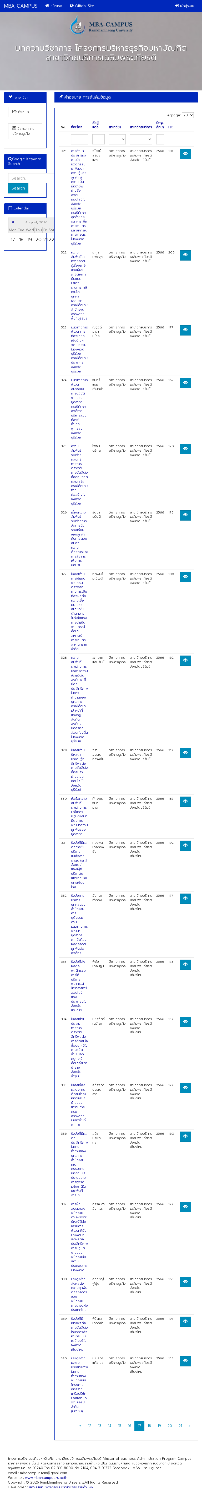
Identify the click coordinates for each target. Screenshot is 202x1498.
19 (159, 1425)
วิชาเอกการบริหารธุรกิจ (23, 131)
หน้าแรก (55, 5)
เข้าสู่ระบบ (186, 5)
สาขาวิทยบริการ (141, 127)
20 (170, 1425)
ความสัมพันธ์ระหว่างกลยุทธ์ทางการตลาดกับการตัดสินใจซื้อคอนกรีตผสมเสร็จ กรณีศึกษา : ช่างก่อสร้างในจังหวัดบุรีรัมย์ (79, 475)
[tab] (126, 97)
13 (99, 1425)
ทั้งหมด (23, 111)
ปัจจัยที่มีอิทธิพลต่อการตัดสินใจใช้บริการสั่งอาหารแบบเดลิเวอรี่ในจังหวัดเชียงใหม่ (79, 1334)
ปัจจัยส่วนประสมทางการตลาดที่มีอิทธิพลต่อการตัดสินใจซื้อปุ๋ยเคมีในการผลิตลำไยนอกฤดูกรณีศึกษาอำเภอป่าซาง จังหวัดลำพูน (79, 1048)
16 (129, 1425)
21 (180, 1425)
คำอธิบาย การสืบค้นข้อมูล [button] (87, 97)
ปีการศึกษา (160, 125)
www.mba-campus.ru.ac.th (46, 1477)
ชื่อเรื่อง (76, 127)
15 (119, 1425)
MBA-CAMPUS (20, 6)
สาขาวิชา (115, 127)
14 (109, 1425)
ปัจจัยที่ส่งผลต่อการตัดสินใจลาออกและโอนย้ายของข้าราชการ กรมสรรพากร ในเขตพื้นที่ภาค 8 (79, 1105)
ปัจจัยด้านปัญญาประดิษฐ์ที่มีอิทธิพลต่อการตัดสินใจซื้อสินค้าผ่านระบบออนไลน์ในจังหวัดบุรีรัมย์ (79, 770)
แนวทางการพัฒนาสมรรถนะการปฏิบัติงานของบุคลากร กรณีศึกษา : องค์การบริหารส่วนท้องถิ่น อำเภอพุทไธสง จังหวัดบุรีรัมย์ (79, 409)
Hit (170, 127)
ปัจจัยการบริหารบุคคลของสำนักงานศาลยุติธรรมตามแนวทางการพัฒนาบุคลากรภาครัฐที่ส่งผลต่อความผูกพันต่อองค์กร (79, 924)
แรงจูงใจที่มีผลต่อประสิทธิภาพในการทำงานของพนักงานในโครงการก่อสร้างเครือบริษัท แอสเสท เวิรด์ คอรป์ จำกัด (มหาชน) (79, 1385)
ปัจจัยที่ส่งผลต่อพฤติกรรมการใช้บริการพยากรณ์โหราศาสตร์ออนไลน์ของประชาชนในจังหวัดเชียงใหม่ (79, 986)
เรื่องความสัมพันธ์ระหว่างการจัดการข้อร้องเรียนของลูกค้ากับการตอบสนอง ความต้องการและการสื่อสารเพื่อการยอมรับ (79, 539)
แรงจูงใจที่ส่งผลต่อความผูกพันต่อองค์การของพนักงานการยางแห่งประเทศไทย (79, 1294)
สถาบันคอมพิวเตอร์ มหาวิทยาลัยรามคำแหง (61, 1487)
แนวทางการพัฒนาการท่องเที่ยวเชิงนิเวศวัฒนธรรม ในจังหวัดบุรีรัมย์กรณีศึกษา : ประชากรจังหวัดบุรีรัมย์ (79, 349)
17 (139, 1425)
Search (18, 188)
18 (149, 1425)
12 (89, 1425)
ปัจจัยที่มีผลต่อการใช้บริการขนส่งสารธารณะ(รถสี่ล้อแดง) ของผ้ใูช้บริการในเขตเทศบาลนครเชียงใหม (79, 864)
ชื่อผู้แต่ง (95, 125)
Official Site (84, 5)
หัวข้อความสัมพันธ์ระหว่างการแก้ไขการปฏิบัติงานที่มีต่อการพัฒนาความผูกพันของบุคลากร (79, 816)
